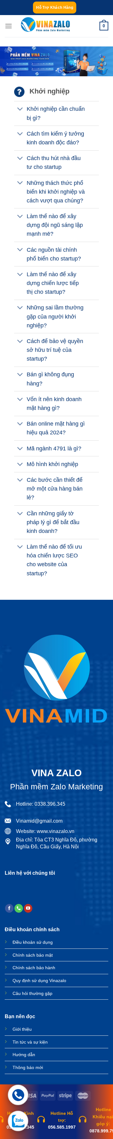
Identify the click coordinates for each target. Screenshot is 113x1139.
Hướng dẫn (24, 1054)
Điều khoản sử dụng (33, 942)
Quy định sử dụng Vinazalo (39, 980)
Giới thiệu (22, 1029)
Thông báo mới (28, 1067)
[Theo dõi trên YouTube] (28, 908)
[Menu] (8, 26)
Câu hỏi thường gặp (32, 993)
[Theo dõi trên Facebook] (9, 908)
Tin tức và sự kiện (30, 1042)
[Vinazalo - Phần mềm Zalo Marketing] (45, 26)
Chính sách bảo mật (33, 955)
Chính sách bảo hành (34, 967)
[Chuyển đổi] (20, 109)
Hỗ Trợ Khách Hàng (54, 7)
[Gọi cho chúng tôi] (18, 908)
